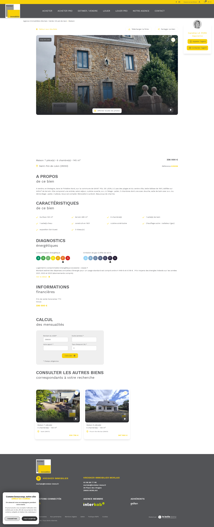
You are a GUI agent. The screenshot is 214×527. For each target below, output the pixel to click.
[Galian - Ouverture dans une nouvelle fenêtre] (134, 503)
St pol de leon (61, 21)
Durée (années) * (78, 336)
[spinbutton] (84, 348)
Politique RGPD (93, 517)
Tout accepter (29, 519)
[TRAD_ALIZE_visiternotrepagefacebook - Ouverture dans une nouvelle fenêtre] (176, 2)
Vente (51, 21)
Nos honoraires (41, 517)
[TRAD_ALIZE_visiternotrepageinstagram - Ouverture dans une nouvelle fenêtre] (179, 2)
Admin (82, 517)
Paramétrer (12, 519)
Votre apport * (48, 344)
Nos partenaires (55, 517)
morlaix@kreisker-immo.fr (47, 484)
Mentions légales (71, 517)
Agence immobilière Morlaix (35, 21)
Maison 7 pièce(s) (47, 426)
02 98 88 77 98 (90, 482)
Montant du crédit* (50, 336)
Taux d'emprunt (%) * (79, 344)
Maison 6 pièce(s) (96, 426)
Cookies (105, 517)
